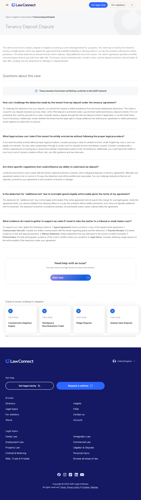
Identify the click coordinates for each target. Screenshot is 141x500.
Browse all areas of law (85, 458)
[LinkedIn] (76, 474)
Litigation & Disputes (83, 447)
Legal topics (12, 409)
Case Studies (26, 17)
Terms (63, 487)
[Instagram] (65, 474)
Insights (77, 403)
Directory (10, 403)
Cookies (86, 487)
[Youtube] (82, 474)
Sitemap (94, 487)
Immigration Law (81, 436)
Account (77, 420)
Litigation (16, 17)
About (9, 420)
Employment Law (15, 442)
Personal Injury (81, 453)
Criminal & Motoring (16, 453)
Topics (8, 17)
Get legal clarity (27, 385)
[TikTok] (70, 474)
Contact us (79, 414)
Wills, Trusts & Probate (17, 458)
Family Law (11, 436)
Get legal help (98, 5)
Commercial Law (82, 442)
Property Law (13, 447)
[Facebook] (59, 474)
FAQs (76, 409)
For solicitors (118, 5)
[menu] (7, 5)
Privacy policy (73, 487)
